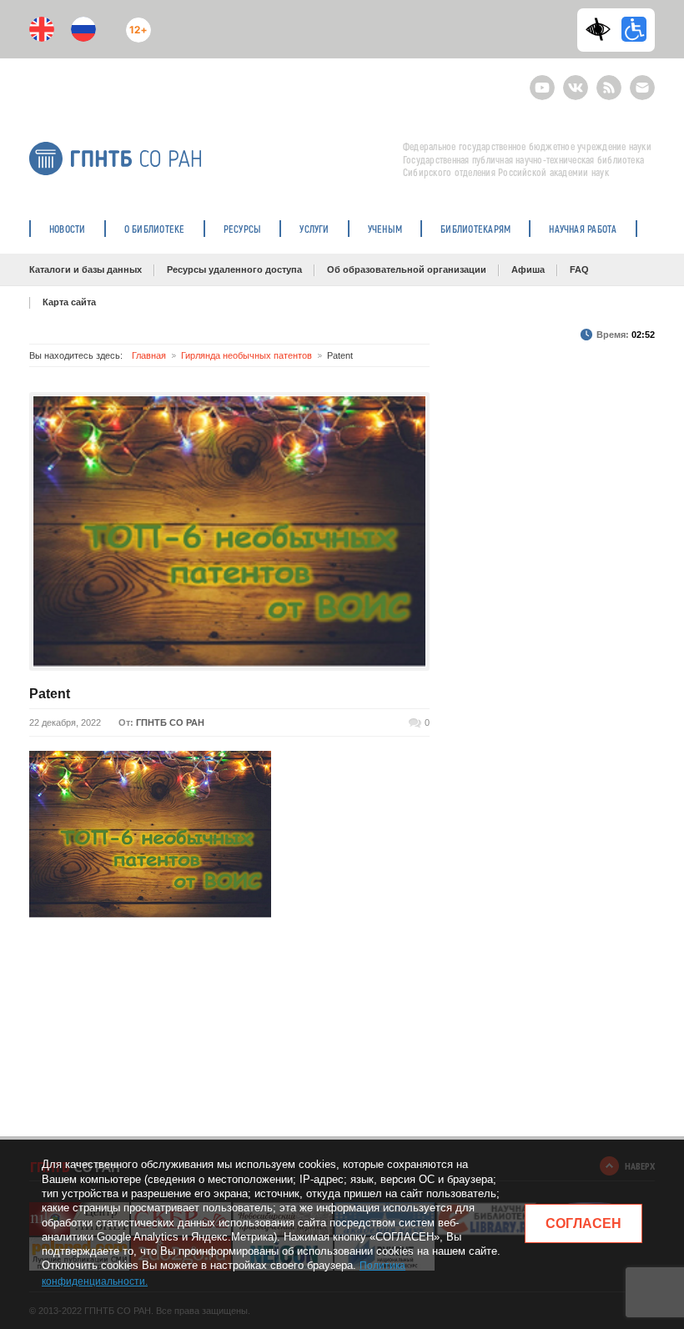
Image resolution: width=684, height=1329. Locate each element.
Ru (83, 29)
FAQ (579, 269)
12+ (134, 23)
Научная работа (582, 228)
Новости (67, 228)
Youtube (542, 80)
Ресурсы (243, 228)
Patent (49, 694)
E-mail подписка (642, 87)
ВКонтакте (575, 80)
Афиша (528, 269)
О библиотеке (154, 228)
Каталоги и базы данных (85, 269)
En (41, 29)
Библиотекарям (475, 228)
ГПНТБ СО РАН (170, 722)
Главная (149, 355)
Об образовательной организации (406, 269)
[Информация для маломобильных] (633, 29)
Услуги (314, 228)
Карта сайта (69, 302)
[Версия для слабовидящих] (602, 29)
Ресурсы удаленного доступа (234, 269)
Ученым (385, 228)
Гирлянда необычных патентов (246, 355)
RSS (606, 80)
